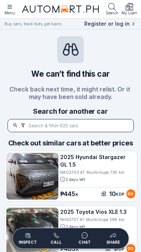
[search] (15, 125)
